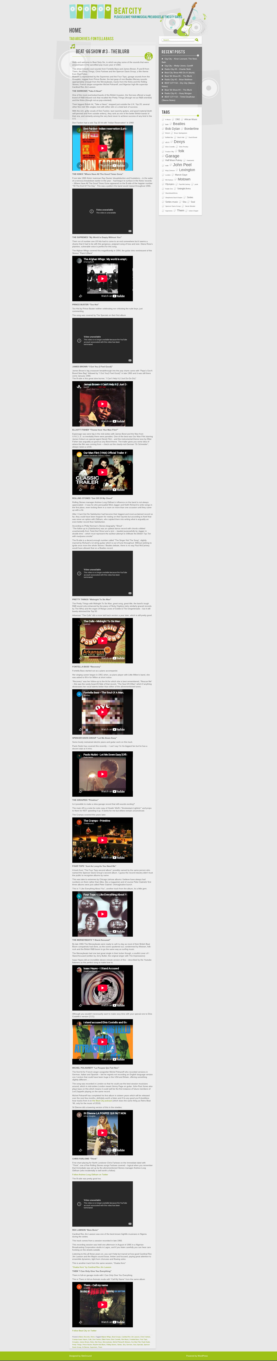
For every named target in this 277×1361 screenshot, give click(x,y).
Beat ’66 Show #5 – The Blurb (178, 76)
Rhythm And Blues (99, 1344)
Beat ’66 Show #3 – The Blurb (102, 51)
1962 (177, 119)
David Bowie (193, 137)
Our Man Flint (136, 1342)
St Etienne (85, 1347)
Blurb (81, 1337)
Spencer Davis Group (173, 206)
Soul (134, 1344)
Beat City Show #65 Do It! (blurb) (180, 72)
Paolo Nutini (146, 1342)
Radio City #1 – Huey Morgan (178, 93)
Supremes (93, 1347)
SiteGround (86, 1356)
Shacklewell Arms (171, 193)
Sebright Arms (184, 188)
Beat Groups (116, 1337)
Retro (92, 1337)
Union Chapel (193, 211)
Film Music (125, 1339)
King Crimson (170, 170)
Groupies (75, 1342)
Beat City (128, 10)
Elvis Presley (183, 147)
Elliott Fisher (106, 1339)
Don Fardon (96, 1339)
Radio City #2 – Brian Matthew (178, 79)
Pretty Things (77, 1344)
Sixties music (171, 202)
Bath (167, 124)
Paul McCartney (184, 184)
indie (167, 165)
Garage (172, 156)
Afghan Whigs (106, 1337)
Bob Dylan (172, 128)
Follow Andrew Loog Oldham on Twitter (90, 1174)
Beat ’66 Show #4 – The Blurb (178, 90)
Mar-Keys (98, 1342)
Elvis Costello (115, 1339)
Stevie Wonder (190, 206)
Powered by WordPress (197, 1356)
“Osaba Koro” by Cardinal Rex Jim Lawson (91, 1267)
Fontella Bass (134, 1339)
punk (196, 184)
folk (181, 151)
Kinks (92, 1342)
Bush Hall (180, 137)
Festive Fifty (169, 151)
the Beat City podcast (102, 1101)
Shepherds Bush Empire (173, 197)
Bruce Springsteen (180, 133)
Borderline (191, 128)
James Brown (84, 1342)
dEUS (167, 142)
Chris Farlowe (145, 1337)
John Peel (182, 165)
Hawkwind (190, 160)
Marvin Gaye (181, 175)
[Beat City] (91, 9)
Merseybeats (107, 1342)
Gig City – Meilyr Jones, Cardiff (179, 66)
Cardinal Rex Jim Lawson (131, 1337)
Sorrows (129, 1344)
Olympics (169, 184)
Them (100, 1347)
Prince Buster (87, 1344)
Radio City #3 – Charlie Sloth (178, 69)
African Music (190, 119)
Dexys (179, 142)
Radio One (169, 189)
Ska (124, 1344)
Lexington (187, 170)
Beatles (179, 124)
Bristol (167, 133)
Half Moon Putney (173, 160)
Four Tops (143, 1339)
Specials (140, 1344)
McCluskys (169, 180)
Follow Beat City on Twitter (84, 1330)
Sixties (119, 1344)
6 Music (168, 119)
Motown (127, 1342)
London (168, 175)
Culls (90, 1339)
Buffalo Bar (169, 137)
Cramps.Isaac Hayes (79, 1339)
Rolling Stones (111, 1344)
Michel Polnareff (118, 1342)
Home (75, 29)
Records (87, 1337)
